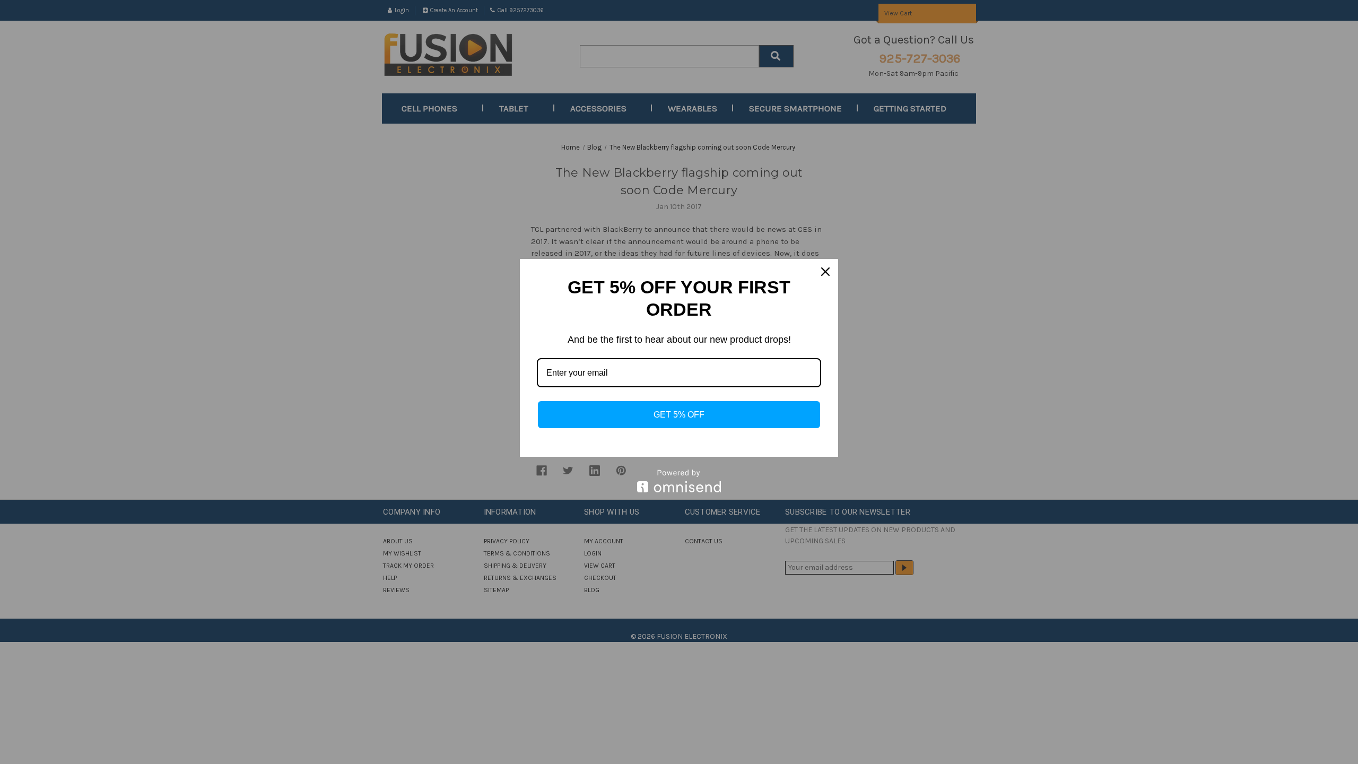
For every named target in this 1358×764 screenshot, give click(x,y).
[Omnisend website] (679, 481)
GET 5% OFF (679, 414)
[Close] (825, 271)
